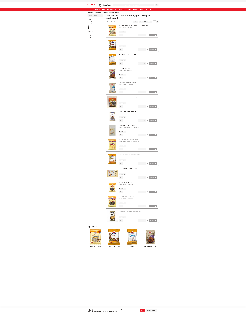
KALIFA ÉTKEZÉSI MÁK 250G (126, 196)
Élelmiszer (97, 9)
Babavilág (128, 9)
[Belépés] (156, 5)
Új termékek (130, 1)
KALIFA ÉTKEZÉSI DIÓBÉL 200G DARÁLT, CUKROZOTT (133, 25)
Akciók (123, 1)
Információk (148, 1)
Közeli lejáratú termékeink (100, 1)
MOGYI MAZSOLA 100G (125, 68)
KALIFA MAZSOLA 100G (125, 40)
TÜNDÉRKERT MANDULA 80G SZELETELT (130, 211)
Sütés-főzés (98, 12)
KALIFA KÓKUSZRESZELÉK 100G (127, 54)
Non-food (135, 9)
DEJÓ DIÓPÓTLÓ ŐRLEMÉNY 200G (128, 168)
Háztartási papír (119, 9)
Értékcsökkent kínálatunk (114, 1)
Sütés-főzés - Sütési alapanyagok (111, 12)
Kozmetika (110, 9)
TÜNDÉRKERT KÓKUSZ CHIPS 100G (128, 125)
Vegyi (103, 9)
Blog (136, 1)
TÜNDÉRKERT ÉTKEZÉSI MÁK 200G (128, 97)
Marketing (148, 9)
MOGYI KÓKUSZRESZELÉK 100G (127, 82)
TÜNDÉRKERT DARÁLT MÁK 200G (128, 111)
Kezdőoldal (90, 12)
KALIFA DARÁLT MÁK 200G (126, 182)
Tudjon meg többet (151, 310)
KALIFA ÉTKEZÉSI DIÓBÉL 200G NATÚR (129, 154)
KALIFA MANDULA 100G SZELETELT (128, 139)
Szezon (142, 9)
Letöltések (141, 1)
